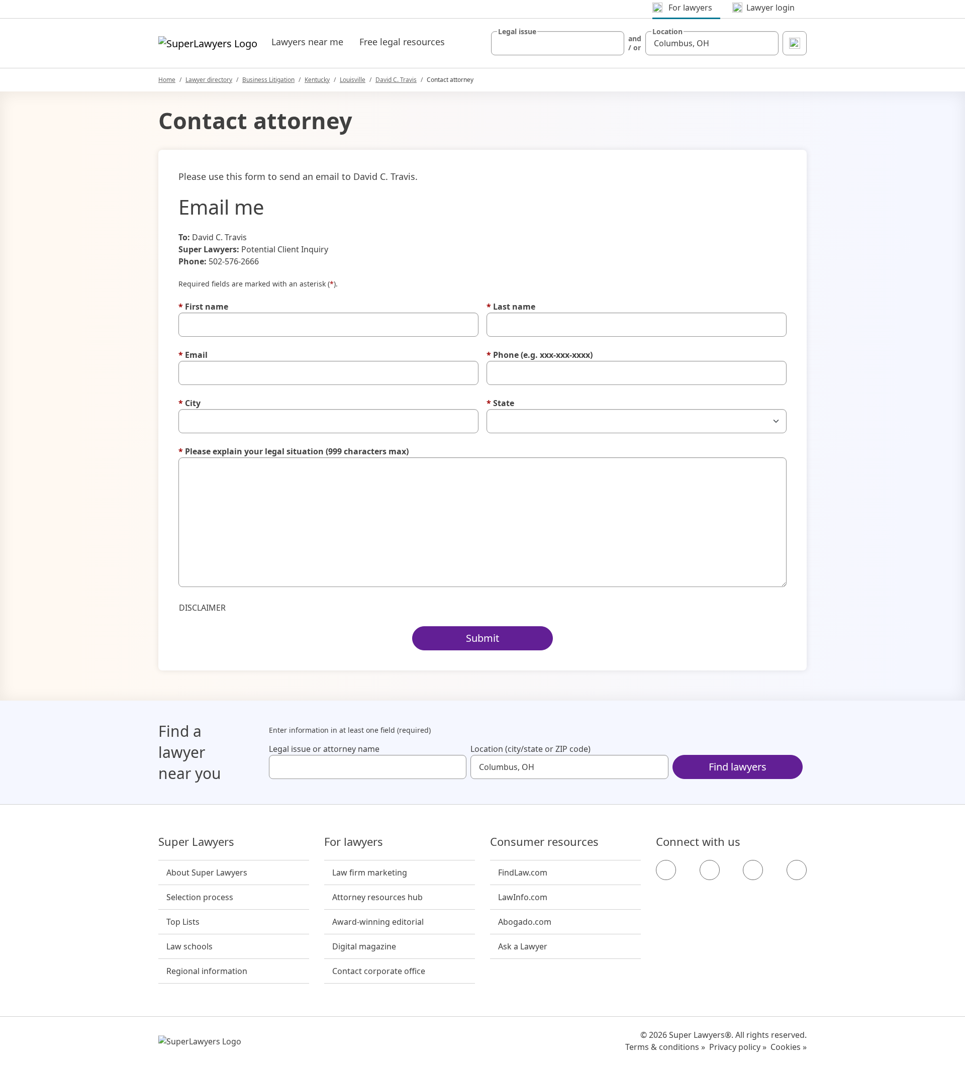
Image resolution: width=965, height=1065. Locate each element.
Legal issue (517, 31)
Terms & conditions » (665, 1046)
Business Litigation (268, 79)
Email (193, 354)
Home (166, 79)
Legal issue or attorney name (324, 748)
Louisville (352, 79)
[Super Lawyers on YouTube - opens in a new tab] (753, 870)
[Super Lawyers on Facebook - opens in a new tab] (666, 870)
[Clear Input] (612, 43)
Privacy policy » (737, 1046)
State (500, 403)
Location (667, 31)
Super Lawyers (196, 842)
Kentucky (317, 79)
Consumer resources (544, 842)
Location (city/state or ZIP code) (530, 748)
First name (203, 306)
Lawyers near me (307, 42)
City (189, 403)
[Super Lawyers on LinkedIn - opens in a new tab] (797, 870)
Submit (482, 638)
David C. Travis (396, 79)
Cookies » (788, 1046)
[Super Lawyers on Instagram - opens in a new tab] (710, 870)
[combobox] (557, 43)
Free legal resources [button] (402, 42)
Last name (511, 306)
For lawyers (353, 842)
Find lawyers (737, 766)
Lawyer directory (208, 79)
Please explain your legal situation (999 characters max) (293, 451)
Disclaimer (202, 607)
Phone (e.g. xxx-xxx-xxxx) (540, 354)
